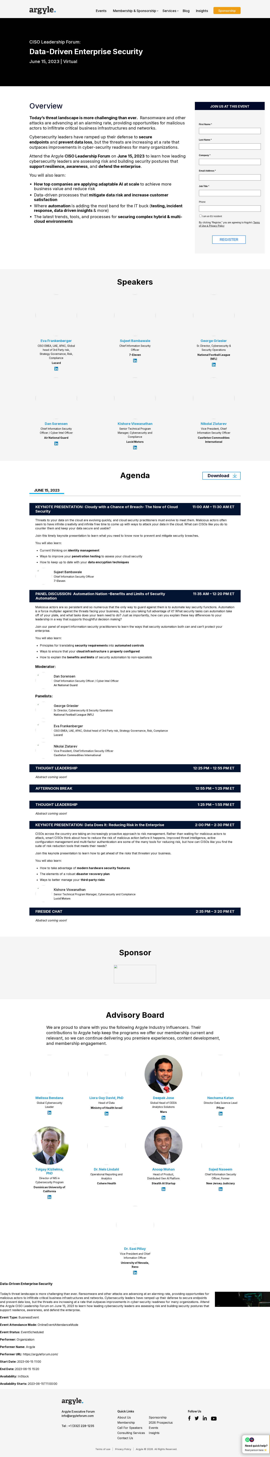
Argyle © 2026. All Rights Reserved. (156, 1449)
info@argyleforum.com (78, 1416)
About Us (124, 1417)
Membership (126, 1422)
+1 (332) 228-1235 (81, 1426)
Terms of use (102, 1449)
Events (101, 11)
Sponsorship (227, 11)
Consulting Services (131, 1433)
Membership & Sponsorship (134, 11)
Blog (186, 11)
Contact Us (125, 1438)
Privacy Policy (123, 1449)
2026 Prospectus (161, 1422)
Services (169, 11)
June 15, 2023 (47, 490)
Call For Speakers (129, 1428)
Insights (202, 11)
